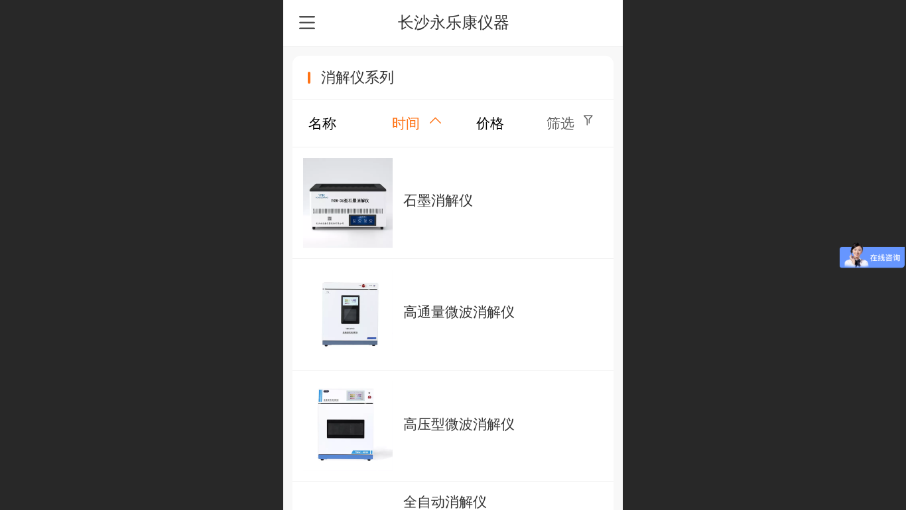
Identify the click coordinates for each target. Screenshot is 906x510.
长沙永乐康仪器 (453, 22)
